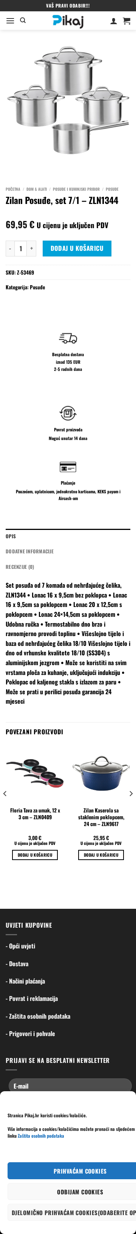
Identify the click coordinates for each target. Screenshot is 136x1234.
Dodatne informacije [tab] (30, 551)
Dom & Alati (36, 189)
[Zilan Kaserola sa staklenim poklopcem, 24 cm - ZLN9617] (101, 773)
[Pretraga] (23, 20)
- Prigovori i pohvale (30, 1033)
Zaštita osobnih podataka (41, 1135)
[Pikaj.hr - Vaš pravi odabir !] (68, 20)
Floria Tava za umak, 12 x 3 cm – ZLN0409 (35, 813)
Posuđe (112, 189)
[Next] (130, 808)
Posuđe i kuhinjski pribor (76, 189)
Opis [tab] (11, 536)
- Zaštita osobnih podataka (38, 1016)
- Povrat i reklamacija (32, 998)
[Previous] (5, 808)
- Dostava (17, 963)
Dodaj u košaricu (77, 248)
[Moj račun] (113, 20)
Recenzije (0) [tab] (20, 566)
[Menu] (10, 20)
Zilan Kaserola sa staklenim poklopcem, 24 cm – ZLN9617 (101, 817)
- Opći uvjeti (20, 945)
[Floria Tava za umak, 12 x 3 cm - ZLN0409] (35, 773)
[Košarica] (126, 20)
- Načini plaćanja (25, 980)
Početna (13, 189)
